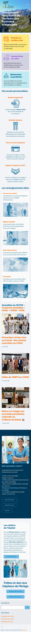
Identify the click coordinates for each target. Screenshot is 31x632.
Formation (7, 277)
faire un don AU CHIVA (15, 591)
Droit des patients (10, 250)
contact (7, 510)
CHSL (22, 310)
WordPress (24, 630)
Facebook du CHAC (7, 619)
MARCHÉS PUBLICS (10, 505)
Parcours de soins (10, 193)
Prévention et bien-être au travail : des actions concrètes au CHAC (14, 340)
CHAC (5, 310)
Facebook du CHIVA (7, 616)
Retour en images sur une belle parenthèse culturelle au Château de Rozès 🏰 (13, 415)
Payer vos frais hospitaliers (15, 142)
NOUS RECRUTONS (11, 556)
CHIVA (13, 310)
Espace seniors (9, 222)
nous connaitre (9, 499)
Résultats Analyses (15, 120)
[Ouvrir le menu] (27, 5)
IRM (15, 97)
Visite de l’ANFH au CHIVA (15, 377)
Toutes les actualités (12, 307)
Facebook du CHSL (7, 621)
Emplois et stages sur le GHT (15, 165)
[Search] (27, 607)
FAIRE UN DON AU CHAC (15, 596)
